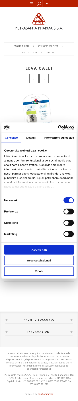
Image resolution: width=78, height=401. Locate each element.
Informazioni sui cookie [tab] (59, 137)
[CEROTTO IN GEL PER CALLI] (34, 78)
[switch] (68, 211)
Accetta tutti (39, 249)
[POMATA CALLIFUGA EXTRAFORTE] (44, 78)
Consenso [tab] (11, 137)
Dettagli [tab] (31, 137)
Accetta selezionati (39, 260)
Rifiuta (39, 271)
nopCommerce (45, 394)
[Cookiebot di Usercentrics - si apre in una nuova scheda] (58, 127)
